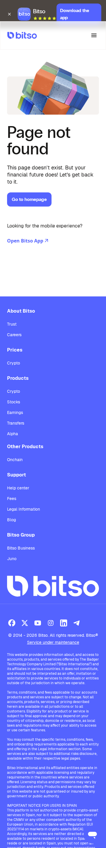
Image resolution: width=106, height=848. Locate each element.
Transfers (15, 423)
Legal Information (23, 509)
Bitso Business (21, 548)
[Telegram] (76, 623)
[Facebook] (11, 622)
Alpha (12, 433)
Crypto (13, 363)
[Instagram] (50, 623)
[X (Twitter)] (24, 623)
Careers (14, 334)
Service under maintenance (53, 642)
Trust (11, 324)
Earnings (15, 412)
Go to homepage (29, 199)
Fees (11, 498)
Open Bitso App (25, 240)
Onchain (15, 459)
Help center (18, 488)
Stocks (13, 402)
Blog (11, 519)
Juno (11, 558)
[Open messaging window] (92, 834)
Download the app (74, 14)
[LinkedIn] (63, 622)
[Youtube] (37, 623)
